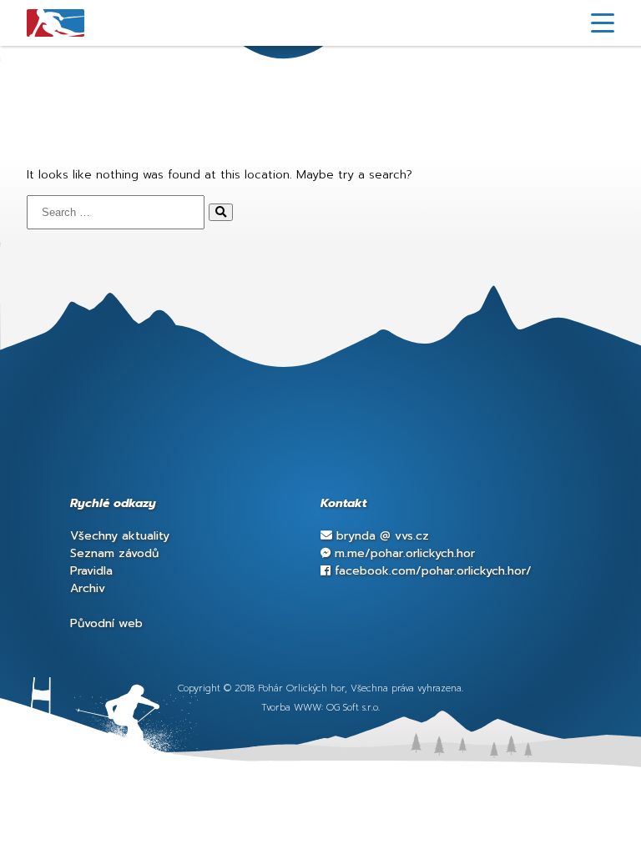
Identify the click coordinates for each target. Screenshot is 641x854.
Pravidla (91, 571)
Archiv (87, 588)
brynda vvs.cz (380, 536)
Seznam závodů (114, 553)
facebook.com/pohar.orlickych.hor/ (431, 571)
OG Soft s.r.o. (353, 708)
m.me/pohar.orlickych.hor (403, 553)
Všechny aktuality (119, 536)
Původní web (106, 623)
